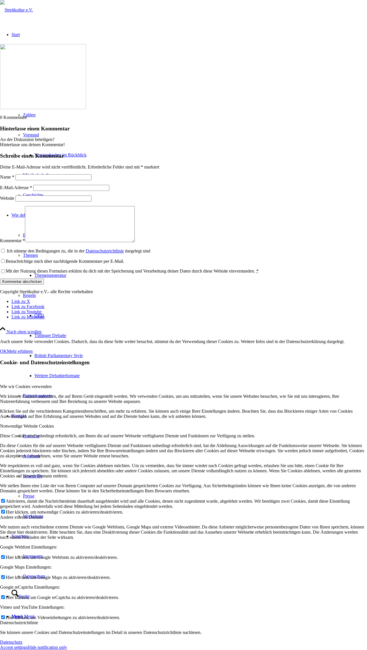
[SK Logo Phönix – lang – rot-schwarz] (16, 9)
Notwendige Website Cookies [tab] (27, 426)
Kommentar (12, 240)
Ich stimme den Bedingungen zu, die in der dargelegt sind (78, 250)
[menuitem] (195, 335)
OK (3, 351)
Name (7, 177)
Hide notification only (47, 647)
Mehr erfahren (20, 351)
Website (7, 198)
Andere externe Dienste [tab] (21, 517)
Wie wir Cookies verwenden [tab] (26, 386)
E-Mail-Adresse (16, 187)
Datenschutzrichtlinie (105, 250)
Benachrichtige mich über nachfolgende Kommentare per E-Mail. (65, 261)
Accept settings (14, 647)
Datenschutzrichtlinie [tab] (19, 622)
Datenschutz (11, 642)
